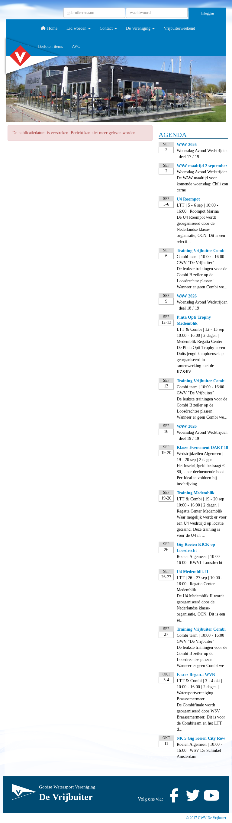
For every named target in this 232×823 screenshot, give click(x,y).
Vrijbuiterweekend (179, 28)
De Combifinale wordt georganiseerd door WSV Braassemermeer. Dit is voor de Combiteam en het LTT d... (201, 717)
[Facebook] (174, 798)
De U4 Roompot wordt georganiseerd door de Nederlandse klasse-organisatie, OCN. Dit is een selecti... (201, 229)
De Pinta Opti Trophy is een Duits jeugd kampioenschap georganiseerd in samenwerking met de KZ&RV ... (201, 359)
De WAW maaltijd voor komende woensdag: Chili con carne (202, 184)
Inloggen (207, 13)
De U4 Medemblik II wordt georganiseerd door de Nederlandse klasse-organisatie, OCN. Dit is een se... (201, 608)
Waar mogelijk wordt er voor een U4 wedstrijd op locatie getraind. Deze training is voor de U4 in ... (202, 526)
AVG (76, 46)
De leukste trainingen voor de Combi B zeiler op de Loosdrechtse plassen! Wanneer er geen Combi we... (202, 278)
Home (51, 28)
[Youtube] (211, 798)
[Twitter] (192, 798)
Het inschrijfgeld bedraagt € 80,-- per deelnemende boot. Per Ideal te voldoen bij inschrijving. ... (201, 474)
